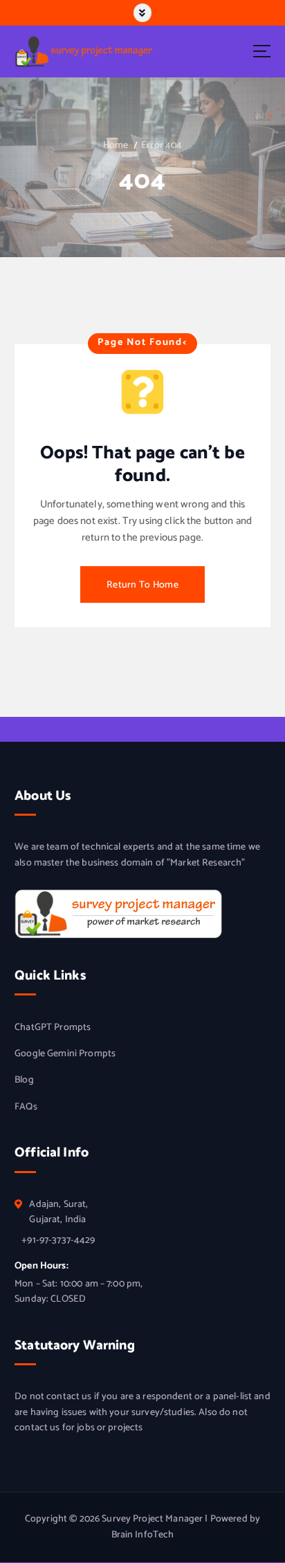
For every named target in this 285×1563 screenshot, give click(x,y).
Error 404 (161, 145)
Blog (24, 1080)
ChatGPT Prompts (53, 1028)
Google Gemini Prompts (65, 1054)
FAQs (26, 1107)
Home (116, 145)
